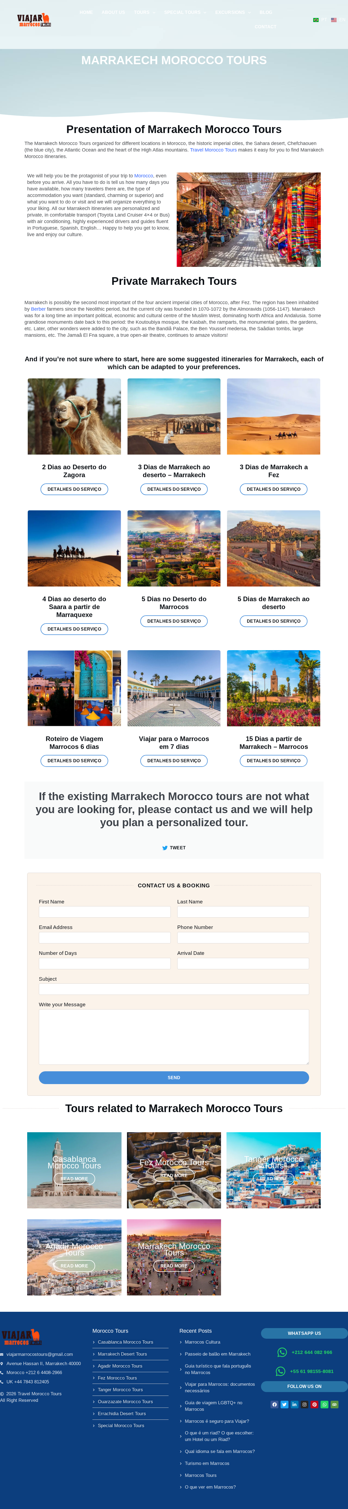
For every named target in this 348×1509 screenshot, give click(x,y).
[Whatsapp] (324, 1405)
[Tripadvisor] (334, 1405)
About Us (113, 12)
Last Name (190, 902)
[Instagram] (305, 1405)
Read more (74, 1179)
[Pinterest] (314, 1405)
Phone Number (195, 927)
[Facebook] (274, 1405)
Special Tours (182, 12)
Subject (48, 979)
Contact (265, 26)
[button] (304, 1386)
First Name (51, 902)
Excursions (230, 12)
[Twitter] (284, 1405)
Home (86, 12)
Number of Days (58, 953)
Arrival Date (190, 953)
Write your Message (62, 1004)
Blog (266, 12)
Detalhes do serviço (74, 489)
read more (174, 1175)
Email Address (56, 927)
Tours (142, 12)
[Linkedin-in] (295, 1405)
